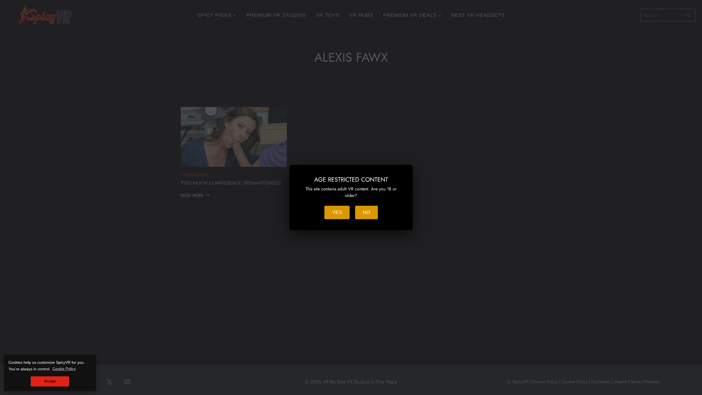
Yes (337, 212)
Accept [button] (50, 381)
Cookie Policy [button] (64, 368)
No (366, 212)
